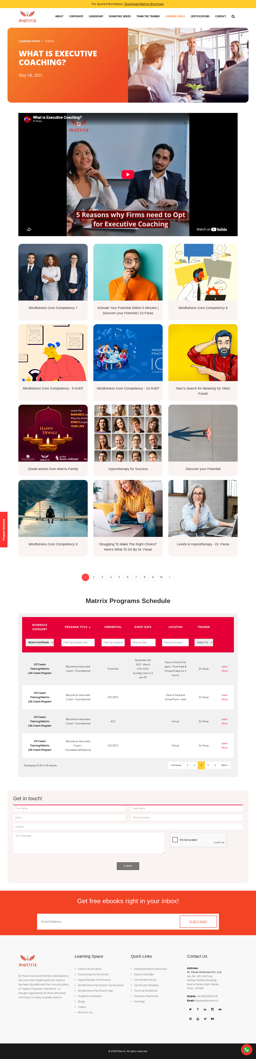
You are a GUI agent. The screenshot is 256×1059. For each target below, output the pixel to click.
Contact (220, 16)
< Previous (175, 765)
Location (175, 627)
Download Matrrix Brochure (144, 4)
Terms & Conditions (145, 990)
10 (161, 577)
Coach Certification (89, 969)
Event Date (143, 627)
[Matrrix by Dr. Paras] (27, 16)
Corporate (76, 16)
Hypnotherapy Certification (94, 979)
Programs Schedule (89, 996)
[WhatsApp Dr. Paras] (246, 1049)
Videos (81, 1007)
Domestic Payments (146, 996)
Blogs (81, 1001)
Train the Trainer (148, 16)
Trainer (204, 627)
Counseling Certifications (93, 974)
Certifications (200, 16)
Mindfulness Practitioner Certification (100, 985)
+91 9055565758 (207, 996)
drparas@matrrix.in (206, 1000)
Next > (225, 765)
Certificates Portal (145, 979)
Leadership (96, 16)
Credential (113, 627)
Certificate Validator (146, 985)
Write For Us (85, 1012)
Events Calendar (144, 974)
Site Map (139, 1001)
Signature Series (120, 16)
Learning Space (175, 16)
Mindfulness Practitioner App (95, 990)
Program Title (76, 627)
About (59, 16)
